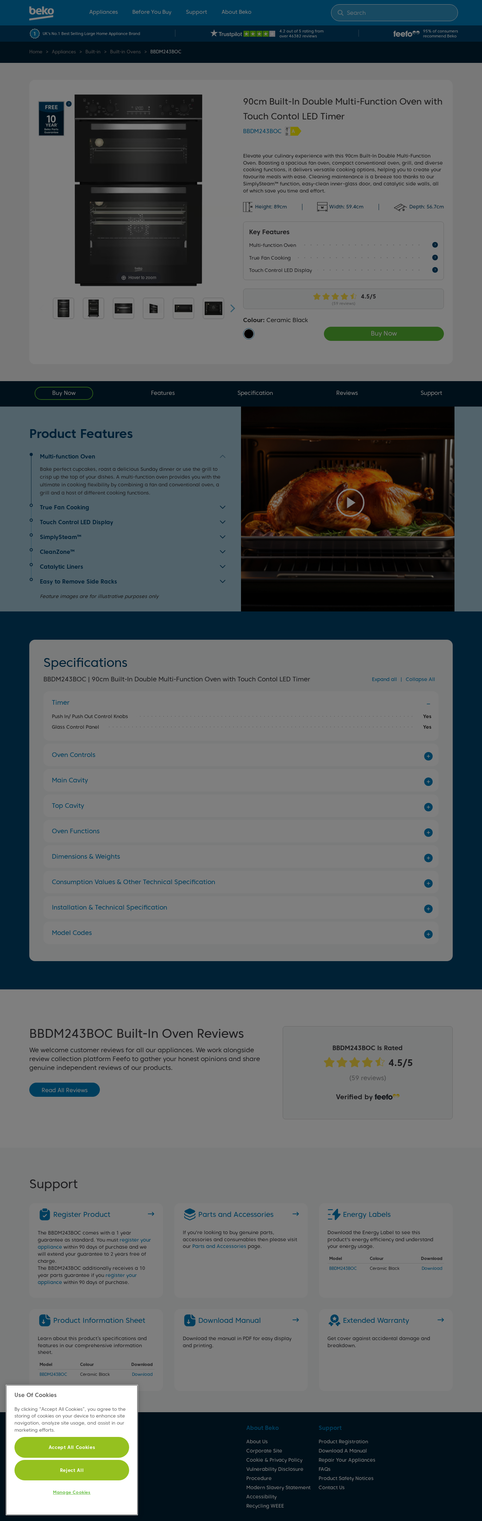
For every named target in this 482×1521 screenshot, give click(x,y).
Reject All (72, 1470)
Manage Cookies (71, 1492)
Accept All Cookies (72, 1447)
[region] (72, 1450)
